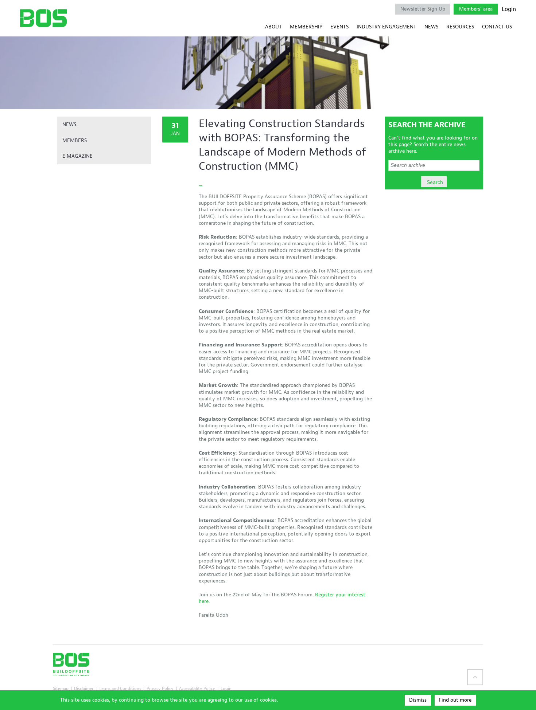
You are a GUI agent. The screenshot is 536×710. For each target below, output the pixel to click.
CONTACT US (497, 26)
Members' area (476, 8)
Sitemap (61, 688)
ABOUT (273, 26)
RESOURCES (460, 26)
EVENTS (339, 26)
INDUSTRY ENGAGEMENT (386, 26)
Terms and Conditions (120, 688)
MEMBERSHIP (306, 26)
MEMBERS (74, 140)
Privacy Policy (160, 688)
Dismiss (418, 700)
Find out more (455, 700)
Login (509, 9)
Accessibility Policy (197, 688)
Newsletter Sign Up (422, 8)
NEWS (431, 26)
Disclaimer (83, 688)
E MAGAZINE (77, 156)
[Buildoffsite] (43, 18)
